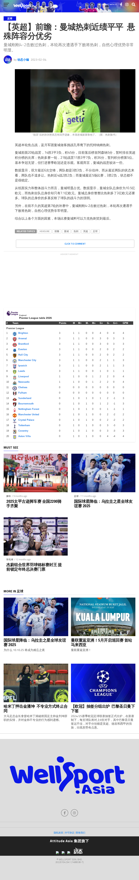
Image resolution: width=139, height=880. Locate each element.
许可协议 (69, 832)
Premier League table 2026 (35, 317)
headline (45, 231)
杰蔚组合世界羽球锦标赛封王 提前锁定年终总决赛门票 (34, 566)
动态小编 (23, 59)
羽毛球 (9, 559)
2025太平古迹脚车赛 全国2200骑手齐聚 (34, 503)
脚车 (8, 496)
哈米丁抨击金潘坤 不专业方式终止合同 (36, 708)
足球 (95, 231)
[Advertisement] (69, 279)
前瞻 (56, 231)
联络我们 (80, 832)
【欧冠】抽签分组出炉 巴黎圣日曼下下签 (103, 708)
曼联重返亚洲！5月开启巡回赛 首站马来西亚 (101, 642)
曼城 (66, 231)
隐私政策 (58, 832)
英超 (85, 231)
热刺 (76, 231)
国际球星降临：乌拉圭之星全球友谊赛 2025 (103, 503)
